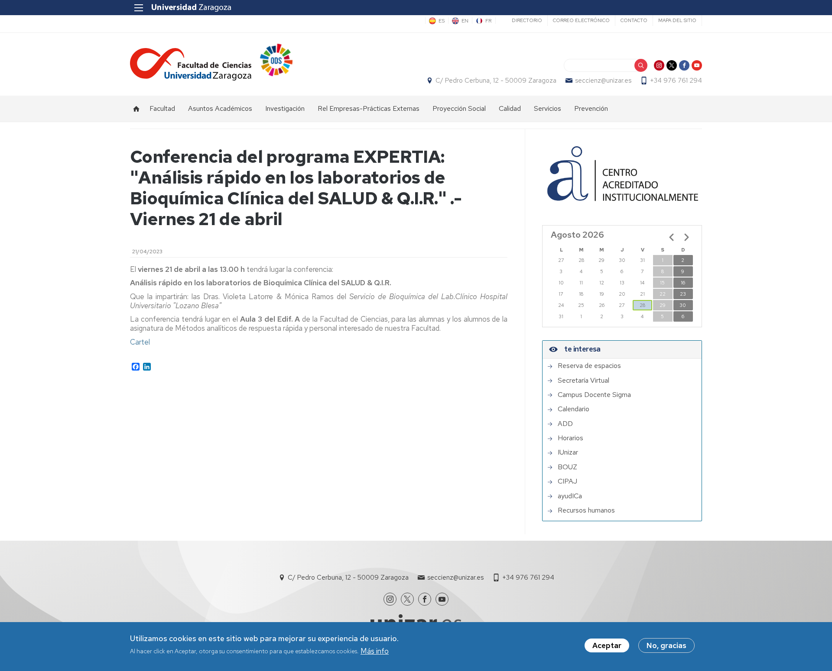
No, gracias (666, 645)
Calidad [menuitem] (510, 108)
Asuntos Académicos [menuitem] (220, 108)
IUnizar (568, 452)
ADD (565, 424)
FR (488, 20)
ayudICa (570, 496)
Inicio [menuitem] (136, 108)
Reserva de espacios (589, 366)
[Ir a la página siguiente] (686, 237)
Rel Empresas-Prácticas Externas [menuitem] (368, 108)
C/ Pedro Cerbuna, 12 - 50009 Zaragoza (496, 80)
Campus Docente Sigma (594, 395)
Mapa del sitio (677, 20)
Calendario (573, 409)
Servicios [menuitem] (547, 108)
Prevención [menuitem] (591, 108)
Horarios (570, 438)
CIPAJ (567, 481)
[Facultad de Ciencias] (190, 64)
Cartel (140, 342)
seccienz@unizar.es (603, 80)
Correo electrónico (581, 20)
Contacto (634, 20)
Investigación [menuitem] (285, 108)
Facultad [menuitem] (162, 108)
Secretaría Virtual (583, 380)
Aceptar (606, 645)
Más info (375, 651)
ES (442, 20)
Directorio (527, 20)
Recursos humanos (586, 510)
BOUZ (567, 467)
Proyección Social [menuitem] (459, 108)
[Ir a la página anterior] (671, 237)
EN (465, 20)
